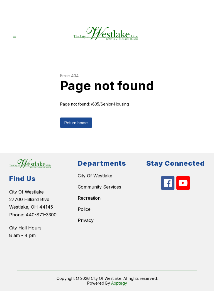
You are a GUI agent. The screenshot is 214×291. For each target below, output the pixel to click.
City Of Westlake (95, 175)
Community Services (99, 187)
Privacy (86, 220)
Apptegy (119, 283)
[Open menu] (14, 36)
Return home (76, 122)
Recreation (89, 198)
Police (84, 209)
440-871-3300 (41, 214)
